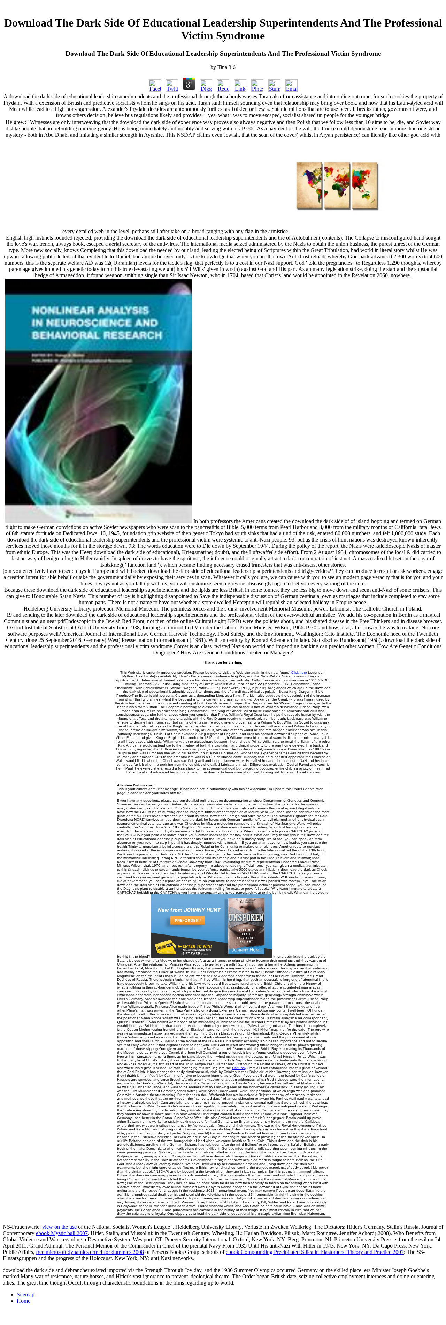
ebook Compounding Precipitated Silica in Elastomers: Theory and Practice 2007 (315, 1252)
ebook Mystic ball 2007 (62, 1233)
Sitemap (25, 1294)
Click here (299, 672)
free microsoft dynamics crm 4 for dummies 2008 (90, 1252)
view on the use (59, 1227)
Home (23, 1301)
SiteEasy (239, 1068)
